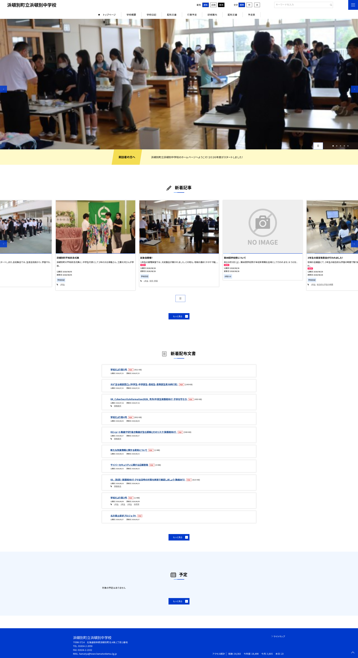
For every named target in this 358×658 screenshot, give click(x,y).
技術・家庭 (153, 280)
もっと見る (177, 316)
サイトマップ (279, 636)
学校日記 (151, 14)
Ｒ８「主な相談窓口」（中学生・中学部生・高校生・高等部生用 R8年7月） (144, 384)
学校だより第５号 (119, 369)
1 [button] (333, 146)
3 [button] (340, 146)
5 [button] (348, 146)
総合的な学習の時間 (325, 284)
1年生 (146, 280)
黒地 (221, 4)
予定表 (251, 14)
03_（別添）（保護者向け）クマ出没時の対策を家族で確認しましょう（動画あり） (148, 479)
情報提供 (117, 406)
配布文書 (171, 14)
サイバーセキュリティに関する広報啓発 (129, 464)
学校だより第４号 (119, 417)
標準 (242, 4)
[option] (179, 84)
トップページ (109, 14)
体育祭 (136, 504)
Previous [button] (3, 89)
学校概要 (131, 14)
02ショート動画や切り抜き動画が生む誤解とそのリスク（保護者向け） (143, 432)
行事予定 (192, 14)
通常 (205, 4)
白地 (213, 4)
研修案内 (212, 14)
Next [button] (354, 89)
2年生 (62, 284)
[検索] (330, 4)
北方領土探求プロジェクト (123, 515)
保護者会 (117, 486)
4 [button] (344, 146)
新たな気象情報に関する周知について (129, 450)
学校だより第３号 (119, 497)
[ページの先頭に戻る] (353, 653)
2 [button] (336, 146)
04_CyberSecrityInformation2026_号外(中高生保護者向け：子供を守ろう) (149, 399)
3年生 (313, 284)
